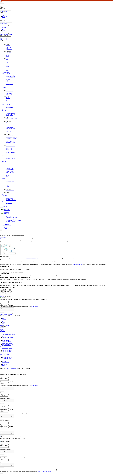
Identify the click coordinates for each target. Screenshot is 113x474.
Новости (3, 14)
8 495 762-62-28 (2, 325)
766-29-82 (7, 21)
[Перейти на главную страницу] (6, 34)
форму (74, 294)
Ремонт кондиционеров (3, 346)
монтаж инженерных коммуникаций (12, 368)
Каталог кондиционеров (5, 362)
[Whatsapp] (2, 11)
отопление (73, 264)
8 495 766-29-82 (7, 325)
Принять (2, 473)
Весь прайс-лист (2, 296)
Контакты (3, 18)
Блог (3, 366)
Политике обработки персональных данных (44, 471)
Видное (3, 318)
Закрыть (2, 7)
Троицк (3, 323)
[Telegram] (5, 11)
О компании (4, 361)
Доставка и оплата (5, 16)
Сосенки (3, 322)
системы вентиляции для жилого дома (32, 258)
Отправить (2, 312)
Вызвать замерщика (8, 10)
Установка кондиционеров (4, 332)
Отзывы (3, 17)
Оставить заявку (8, 296)
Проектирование (2, 238)
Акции (3, 15)
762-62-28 (2, 21)
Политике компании (34, 306)
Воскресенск (4, 319)
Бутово (3, 317)
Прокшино (3, 321)
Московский (4, 320)
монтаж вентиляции (9, 238)
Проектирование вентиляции (4, 354)
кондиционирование (79, 264)
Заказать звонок (3, 10)
